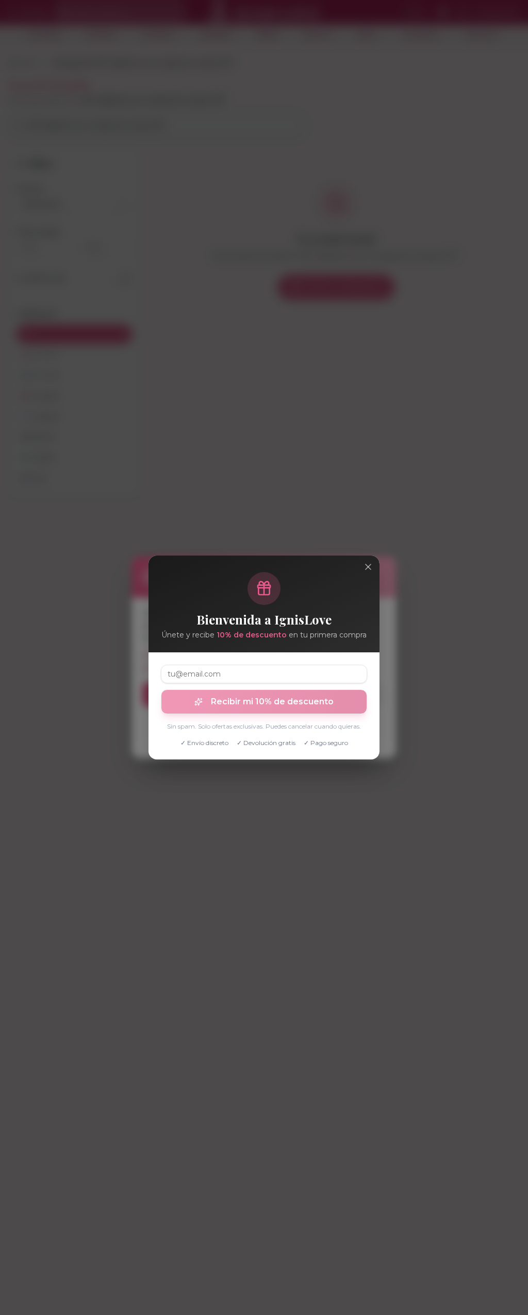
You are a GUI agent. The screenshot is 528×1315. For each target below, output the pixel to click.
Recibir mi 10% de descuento (272, 701)
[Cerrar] (368, 567)
